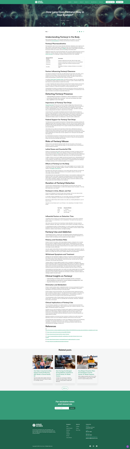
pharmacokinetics (55, 40)
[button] (70, 2)
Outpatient (68, 433)
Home (67, 426)
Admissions (68, 430)
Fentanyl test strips (50, 104)
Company (77, 426)
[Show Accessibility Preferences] (127, 446)
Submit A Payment (69, 428)
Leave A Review (69, 437)
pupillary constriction (55, 168)
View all (65, 388)
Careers (77, 428)
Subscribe (72, 408)
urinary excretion (49, 54)
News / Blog (78, 430)
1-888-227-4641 (110, 2)
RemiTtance (120, 2)
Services (67, 435)
